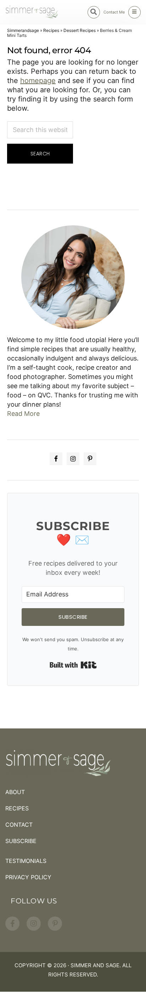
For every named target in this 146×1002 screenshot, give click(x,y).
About (15, 791)
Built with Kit (73, 665)
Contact (19, 824)
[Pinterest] (55, 923)
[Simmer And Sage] (31, 12)
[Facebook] (12, 923)
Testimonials (25, 860)
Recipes (51, 30)
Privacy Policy (28, 877)
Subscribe (20, 840)
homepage (38, 80)
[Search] (94, 12)
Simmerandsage (23, 30)
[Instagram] (34, 923)
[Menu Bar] (134, 12)
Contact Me (114, 12)
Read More (23, 413)
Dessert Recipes (79, 30)
